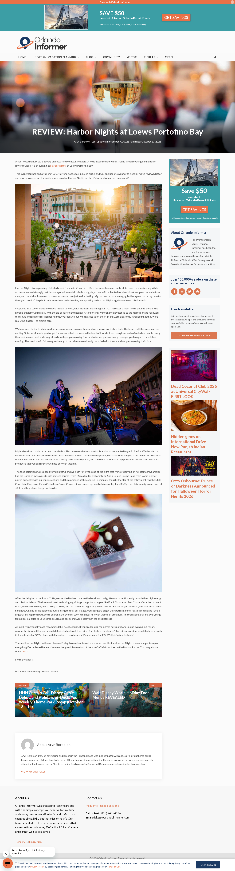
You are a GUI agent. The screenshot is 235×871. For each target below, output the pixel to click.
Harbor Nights (58, 165)
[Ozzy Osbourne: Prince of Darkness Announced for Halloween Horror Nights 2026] (194, 473)
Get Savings (176, 17)
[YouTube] (197, 291)
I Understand (208, 864)
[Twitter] (189, 291)
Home (22, 57)
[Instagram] (182, 291)
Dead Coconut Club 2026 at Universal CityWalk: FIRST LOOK (194, 391)
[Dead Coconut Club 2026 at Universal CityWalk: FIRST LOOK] (194, 378)
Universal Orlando (49, 671)
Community (111, 57)
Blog (89, 57)
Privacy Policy (35, 842)
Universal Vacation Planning (54, 57)
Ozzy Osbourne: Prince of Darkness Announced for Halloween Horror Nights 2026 (193, 488)
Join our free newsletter (194, 335)
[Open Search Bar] (215, 57)
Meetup (131, 57)
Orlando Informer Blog (29, 671)
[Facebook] (174, 291)
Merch (169, 57)
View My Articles (33, 771)
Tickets (149, 57)
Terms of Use (21, 842)
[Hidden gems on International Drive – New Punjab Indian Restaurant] (194, 429)
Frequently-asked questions (102, 805)
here (25, 651)
